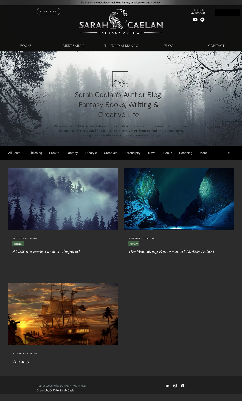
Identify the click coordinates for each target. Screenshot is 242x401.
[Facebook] (183, 385)
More (203, 153)
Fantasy (72, 153)
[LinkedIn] (167, 385)
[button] (121, 2)
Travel (152, 153)
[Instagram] (175, 385)
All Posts (14, 153)
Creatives (110, 153)
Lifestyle (91, 153)
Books (167, 153)
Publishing (34, 153)
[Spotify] (202, 19)
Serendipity (132, 153)
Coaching (185, 153)
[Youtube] (195, 19)
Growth (54, 153)
